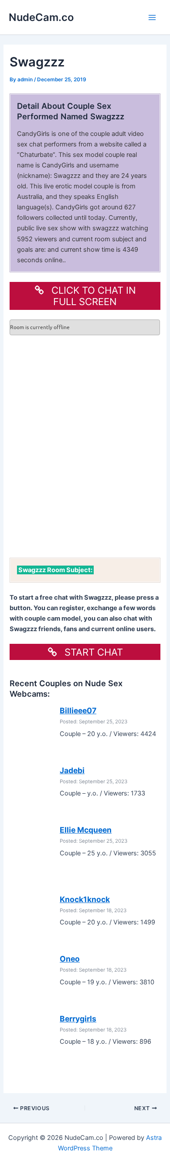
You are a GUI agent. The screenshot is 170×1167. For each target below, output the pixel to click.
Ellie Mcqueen (86, 829)
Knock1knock (85, 899)
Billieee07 (78, 710)
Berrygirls (78, 1018)
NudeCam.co (41, 17)
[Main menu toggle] (152, 17)
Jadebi (72, 770)
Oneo (70, 958)
